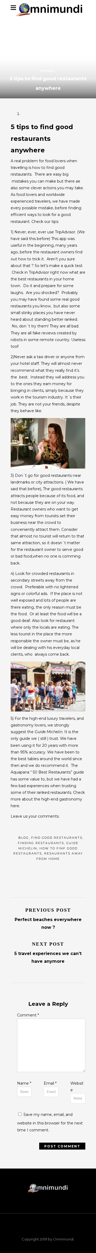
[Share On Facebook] (26, 872)
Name (24, 1083)
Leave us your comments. (35, 816)
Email (50, 1083)
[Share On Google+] (67, 872)
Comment (28, 1015)
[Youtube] (55, 1230)
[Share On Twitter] (40, 872)
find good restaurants (56, 838)
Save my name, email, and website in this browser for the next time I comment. (50, 1122)
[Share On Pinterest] (53, 872)
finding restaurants (41, 843)
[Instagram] (69, 1230)
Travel (47, 71)
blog (23, 838)
